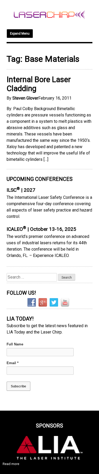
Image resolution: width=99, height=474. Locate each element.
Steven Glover (25, 98)
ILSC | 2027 (21, 190)
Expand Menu (20, 33)
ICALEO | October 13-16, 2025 (41, 229)
